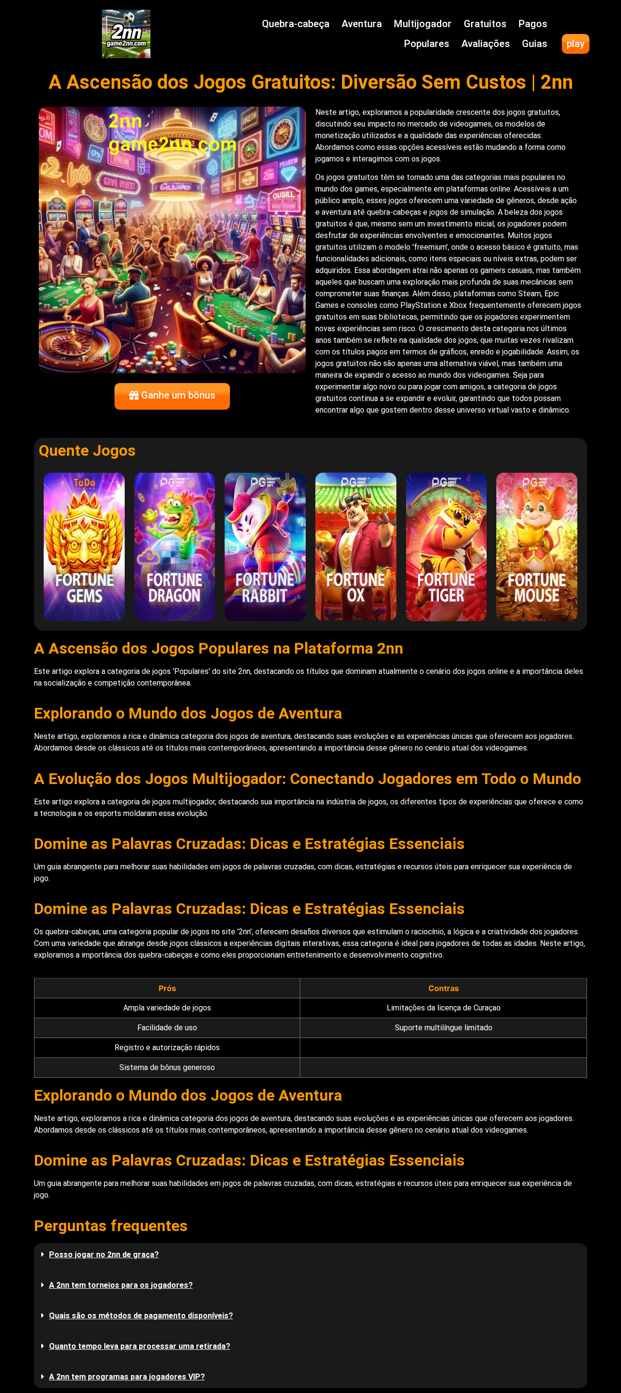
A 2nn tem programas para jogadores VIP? (127, 1376)
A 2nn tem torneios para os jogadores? (121, 1285)
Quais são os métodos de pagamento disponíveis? (141, 1315)
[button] (310, 1254)
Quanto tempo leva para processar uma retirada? (139, 1346)
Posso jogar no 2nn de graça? (104, 1254)
